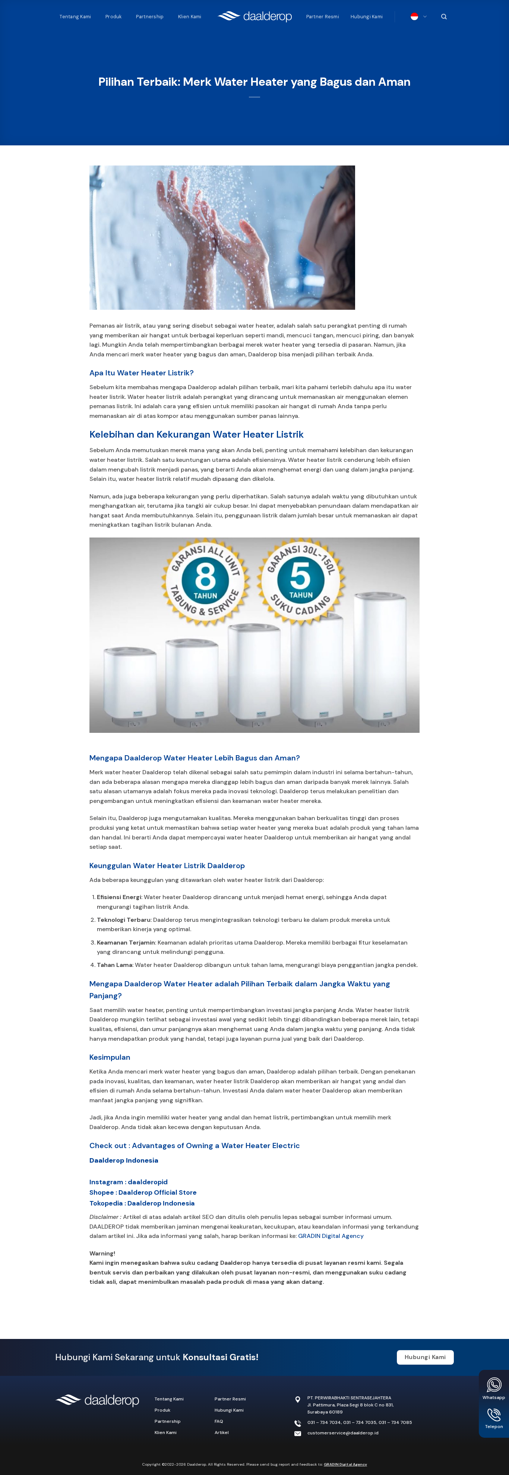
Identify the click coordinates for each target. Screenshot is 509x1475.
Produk (113, 16)
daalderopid (148, 1182)
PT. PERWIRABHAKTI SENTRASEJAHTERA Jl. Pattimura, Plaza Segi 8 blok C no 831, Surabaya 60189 (350, 1405)
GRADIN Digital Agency (331, 1236)
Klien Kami (190, 16)
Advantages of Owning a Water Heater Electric (216, 1145)
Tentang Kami (75, 16)
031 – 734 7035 (359, 1422)
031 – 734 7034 (324, 1422)
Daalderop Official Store (157, 1192)
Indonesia (417, 16)
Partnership (150, 16)
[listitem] (254, 1268)
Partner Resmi (322, 16)
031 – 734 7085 (395, 1422)
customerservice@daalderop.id (343, 1433)
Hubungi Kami (367, 16)
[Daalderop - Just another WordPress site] (254, 16)
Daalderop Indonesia (123, 1160)
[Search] (443, 17)
